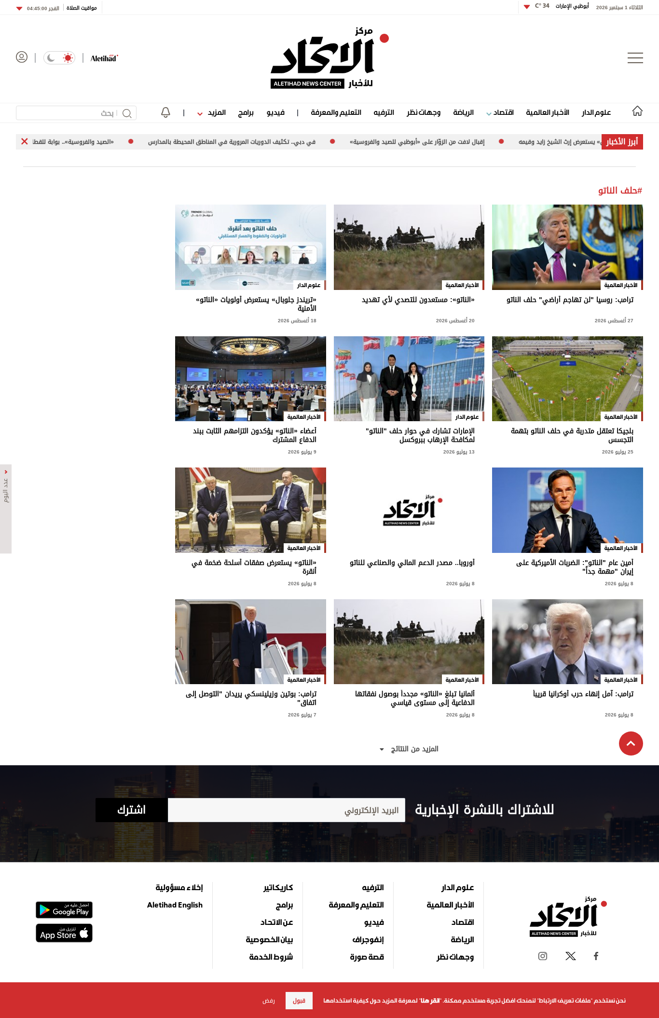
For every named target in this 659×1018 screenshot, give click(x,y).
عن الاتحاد (276, 922)
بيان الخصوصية (269, 939)
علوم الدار (596, 112)
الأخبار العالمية (547, 112)
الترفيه (384, 112)
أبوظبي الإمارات (562, 6)
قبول (299, 1000)
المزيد (215, 112)
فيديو (275, 112)
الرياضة (463, 112)
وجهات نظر (423, 112)
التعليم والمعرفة (336, 112)
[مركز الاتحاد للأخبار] (330, 58)
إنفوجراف (368, 939)
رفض (268, 1000)
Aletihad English (175, 904)
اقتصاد (502, 112)
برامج (245, 112)
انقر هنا (430, 1000)
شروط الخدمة (271, 957)
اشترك (131, 810)
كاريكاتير (278, 887)
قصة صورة (367, 957)
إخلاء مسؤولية (179, 887)
